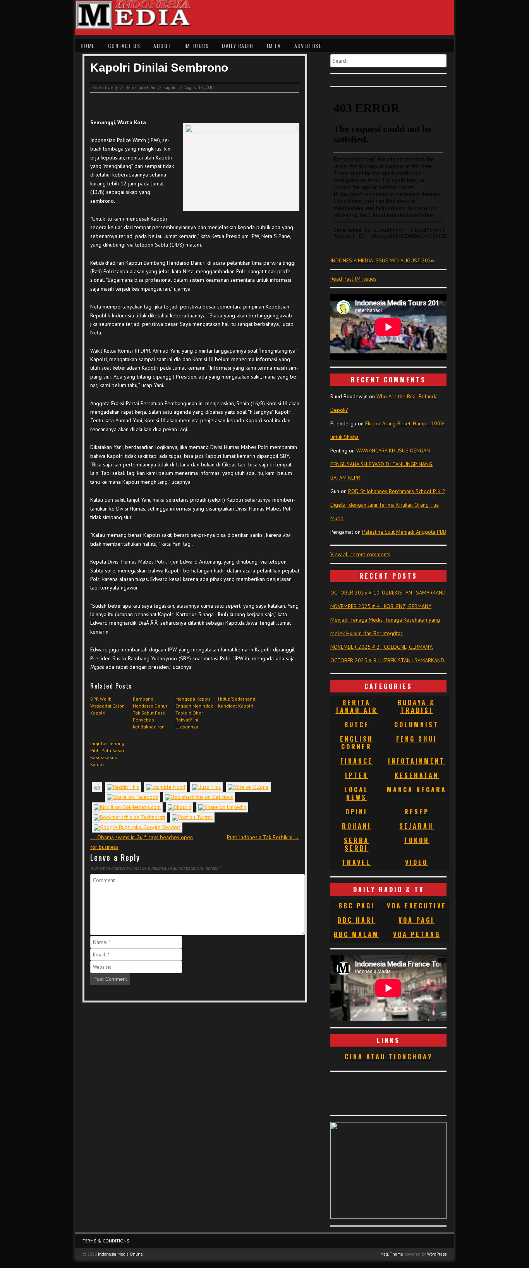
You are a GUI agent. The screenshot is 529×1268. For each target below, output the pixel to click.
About (162, 45)
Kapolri (170, 87)
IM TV (274, 45)
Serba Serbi (356, 844)
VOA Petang (416, 934)
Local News (356, 793)
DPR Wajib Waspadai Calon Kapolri (107, 706)
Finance (356, 761)
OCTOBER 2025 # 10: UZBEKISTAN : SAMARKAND (388, 592)
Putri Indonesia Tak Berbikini (263, 837)
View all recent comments (360, 554)
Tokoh (416, 840)
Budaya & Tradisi (416, 706)
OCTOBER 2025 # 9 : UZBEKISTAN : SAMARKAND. (387, 660)
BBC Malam (356, 934)
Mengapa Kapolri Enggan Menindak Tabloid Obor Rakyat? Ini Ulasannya (194, 713)
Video (416, 862)
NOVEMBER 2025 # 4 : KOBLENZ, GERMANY (380, 606)
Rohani (356, 826)
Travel (356, 862)
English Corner (356, 742)
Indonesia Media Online (120, 1254)
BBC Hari (356, 920)
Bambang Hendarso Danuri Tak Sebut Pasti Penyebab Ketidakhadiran (150, 713)
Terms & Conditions (105, 1241)
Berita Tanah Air (140, 87)
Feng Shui (416, 739)
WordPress (437, 1254)
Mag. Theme (391, 1254)
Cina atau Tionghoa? (389, 1056)
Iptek (356, 775)
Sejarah (416, 826)
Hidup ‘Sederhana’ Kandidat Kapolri (237, 702)
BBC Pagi (356, 905)
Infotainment (416, 761)
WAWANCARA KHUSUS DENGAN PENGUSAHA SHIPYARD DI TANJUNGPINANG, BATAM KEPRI (381, 464)
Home (88, 45)
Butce (356, 724)
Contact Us (124, 45)
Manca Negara (417, 789)
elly (114, 87)
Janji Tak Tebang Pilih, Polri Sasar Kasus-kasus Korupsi (107, 753)
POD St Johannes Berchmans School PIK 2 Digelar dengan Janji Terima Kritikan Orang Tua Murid (387, 505)
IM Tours (196, 45)
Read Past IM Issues (353, 278)
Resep (416, 811)
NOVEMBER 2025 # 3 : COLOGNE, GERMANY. (381, 646)
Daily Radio (237, 45)
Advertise (308, 45)
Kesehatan (417, 775)
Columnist (416, 724)
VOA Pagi (416, 920)
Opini (356, 811)
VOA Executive (417, 905)
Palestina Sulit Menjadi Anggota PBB (404, 531)
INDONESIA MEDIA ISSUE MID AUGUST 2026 (382, 260)
